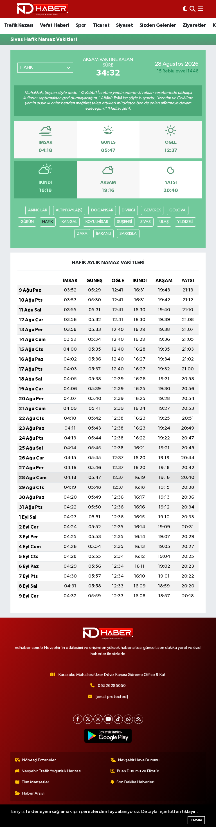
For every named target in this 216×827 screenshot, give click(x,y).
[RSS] (138, 719)
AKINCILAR (37, 210)
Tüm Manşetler (35, 782)
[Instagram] (98, 719)
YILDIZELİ (185, 222)
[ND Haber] (42, 9)
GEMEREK (152, 210)
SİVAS (145, 222)
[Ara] (192, 9)
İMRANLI (103, 233)
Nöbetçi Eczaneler (39, 760)
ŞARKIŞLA (128, 233)
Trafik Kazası (18, 25)
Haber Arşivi (33, 793)
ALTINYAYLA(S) (69, 210)
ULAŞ (164, 222)
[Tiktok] (118, 719)
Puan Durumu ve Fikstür (138, 771)
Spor (81, 25)
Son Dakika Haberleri (135, 782)
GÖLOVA (177, 210)
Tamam (196, 820)
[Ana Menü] (200, 9)
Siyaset (124, 25)
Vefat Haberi (54, 25)
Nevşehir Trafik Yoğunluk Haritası (51, 771)
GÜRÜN (27, 222)
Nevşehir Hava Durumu (138, 760)
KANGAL (69, 222)
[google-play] (108, 736)
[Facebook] (77, 719)
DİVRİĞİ (128, 210)
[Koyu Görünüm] (185, 9)
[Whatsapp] (128, 719)
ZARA (82, 233)
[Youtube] (108, 719)
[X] (88, 719)
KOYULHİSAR (97, 222)
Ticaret (101, 25)
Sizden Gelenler (158, 25)
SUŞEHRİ (124, 222)
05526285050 (112, 686)
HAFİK (47, 222)
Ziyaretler (194, 25)
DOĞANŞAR (102, 210)
